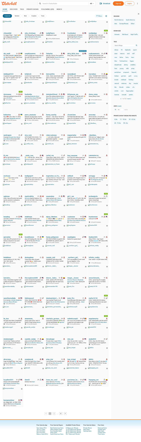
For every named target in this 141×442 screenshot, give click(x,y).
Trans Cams (101, 434)
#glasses (59, 200)
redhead (123, 79)
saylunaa (6, 196)
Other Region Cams (56, 429)
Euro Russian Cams (55, 431)
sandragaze (7, 135)
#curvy (58, 98)
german (123, 76)
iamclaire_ (7, 278)
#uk (56, 302)
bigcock (134, 72)
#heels (54, 342)
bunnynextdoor (9, 400)
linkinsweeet (29, 298)
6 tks (115, 119)
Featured (7, 16)
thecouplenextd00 (31, 278)
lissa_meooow (72, 155)
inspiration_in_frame (53, 176)
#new (10, 98)
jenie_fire (70, 298)
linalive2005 (93, 237)
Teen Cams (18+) (41, 428)
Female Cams (102, 429)
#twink (52, 302)
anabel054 (92, 339)
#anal (34, 98)
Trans (42, 16)
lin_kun (6, 318)
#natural (27, 98)
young (121, 68)
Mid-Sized (125, 34)
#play (59, 220)
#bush (52, 200)
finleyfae (49, 53)
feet (115, 68)
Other (133, 23)
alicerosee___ (8, 359)
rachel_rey (50, 155)
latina (121, 57)
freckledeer (71, 33)
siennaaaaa (7, 94)
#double (18, 159)
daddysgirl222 (8, 74)
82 (61, 413)
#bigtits (76, 37)
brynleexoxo (93, 217)
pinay (132, 68)
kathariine (7, 115)
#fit (56, 200)
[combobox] (63, 4)
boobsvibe (28, 94)
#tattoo (56, 220)
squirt (135, 50)
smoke (116, 91)
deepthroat (117, 65)
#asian (39, 322)
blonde (121, 87)
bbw (115, 61)
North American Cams (56, 428)
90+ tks (125, 123)
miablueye (28, 217)
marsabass (92, 74)
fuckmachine (123, 61)
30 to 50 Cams (41, 432)
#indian (14, 300)
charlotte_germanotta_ (53, 318)
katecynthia (50, 74)
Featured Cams (102, 428)
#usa (74, 220)
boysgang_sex (93, 380)
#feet (62, 98)
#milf (73, 281)
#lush (47, 220)
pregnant (126, 72)
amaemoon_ (29, 318)
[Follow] (22, 22)
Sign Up (118, 3)
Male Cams (101, 431)
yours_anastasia (30, 115)
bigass (132, 61)
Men (25, 16)
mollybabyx (93, 33)
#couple (11, 137)
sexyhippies (71, 237)
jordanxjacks (93, 196)
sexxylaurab (29, 359)
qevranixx (7, 237)
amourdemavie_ (94, 278)
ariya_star (49, 359)
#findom (37, 240)
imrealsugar (50, 339)
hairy (127, 57)
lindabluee (7, 257)
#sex (5, 139)
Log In (129, 3)
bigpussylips (129, 91)
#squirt (57, 57)
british (116, 79)
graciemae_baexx (73, 380)
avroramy (92, 115)
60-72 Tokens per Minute (73, 432)
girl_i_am (70, 196)
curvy (135, 76)
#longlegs (59, 342)
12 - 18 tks (123, 119)
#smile (102, 139)
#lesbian (34, 342)
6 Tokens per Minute (72, 428)
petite (131, 94)
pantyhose (117, 72)
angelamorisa (93, 318)
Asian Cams (53, 432)
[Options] (106, 16)
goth (130, 76)
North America (118, 20)
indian (128, 87)
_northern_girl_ (73, 257)
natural (116, 83)
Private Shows (87, 428)
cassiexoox (71, 217)
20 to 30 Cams (41, 431)
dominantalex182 (52, 298)
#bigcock (19, 363)
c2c (133, 87)
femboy (131, 79)
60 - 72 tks (117, 123)
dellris (91, 359)
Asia (115, 23)
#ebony (39, 342)
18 (121, 50)
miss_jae (70, 339)
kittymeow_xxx (72, 94)
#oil (42, 342)
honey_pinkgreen (52, 237)
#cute (59, 198)
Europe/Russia (124, 23)
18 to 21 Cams (41, 429)
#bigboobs (16, 37)
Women (17, 16)
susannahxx (50, 196)
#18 (40, 57)
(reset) (119, 106)
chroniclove (71, 115)
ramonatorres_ (94, 155)
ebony (116, 50)
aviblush (70, 176)
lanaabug (7, 217)
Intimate (117, 34)
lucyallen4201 (8, 380)
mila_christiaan (30, 33)
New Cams (86, 429)
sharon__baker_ (51, 278)
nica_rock (28, 135)
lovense (116, 94)
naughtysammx (30, 53)
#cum (15, 137)
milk (127, 68)
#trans (15, 363)
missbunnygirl (8, 339)
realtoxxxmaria (94, 53)
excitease (7, 176)
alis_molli (7, 53)
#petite (75, 98)
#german (61, 322)
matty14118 (93, 298)
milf (133, 53)
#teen (37, 96)
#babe (26, 37)
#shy (102, 322)
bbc (115, 87)
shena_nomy (93, 94)
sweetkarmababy (10, 298)
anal (128, 53)
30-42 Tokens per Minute (73, 431)
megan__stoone (73, 278)
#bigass (80, 37)
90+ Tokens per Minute (73, 434)
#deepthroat (32, 37)
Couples (33, 16)
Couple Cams (101, 432)
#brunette (38, 37)
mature (122, 53)
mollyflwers (50, 33)
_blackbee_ (93, 135)
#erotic (98, 139)
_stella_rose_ (29, 155)
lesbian (116, 76)
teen (132, 57)
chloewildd (7, 33)
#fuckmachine (11, 159)
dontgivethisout (52, 94)
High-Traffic (134, 34)
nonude (124, 94)
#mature (75, 280)
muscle (136, 83)
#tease (62, 96)
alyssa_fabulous (51, 217)
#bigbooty (95, 179)
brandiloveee (29, 237)
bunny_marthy (51, 115)
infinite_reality (94, 257)
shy (130, 83)
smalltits (132, 65)
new (115, 57)
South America (130, 20)
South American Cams (56, 434)
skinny (126, 65)
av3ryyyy (92, 176)
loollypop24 (29, 176)
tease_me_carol (51, 380)
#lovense (61, 57)
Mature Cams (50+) (42, 434)
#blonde (8, 139)
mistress (123, 83)
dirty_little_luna (73, 53)
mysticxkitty (29, 196)
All (91, 3)
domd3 (27, 380)
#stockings (49, 342)
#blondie (10, 220)
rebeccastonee (51, 135)
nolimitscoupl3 (72, 318)
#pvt (35, 361)
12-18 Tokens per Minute (73, 429)
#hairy (10, 302)
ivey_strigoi (71, 359)
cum (122, 91)
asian (115, 53)
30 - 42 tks (132, 119)
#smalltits (14, 383)
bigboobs (128, 50)
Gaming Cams (87, 431)
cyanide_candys (30, 339)
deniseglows (29, 257)
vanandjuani (71, 74)
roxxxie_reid (50, 257)
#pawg (79, 383)
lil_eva (6, 155)
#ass (18, 383)
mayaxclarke (71, 135)
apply (126, 109)
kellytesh (28, 74)
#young (101, 179)
